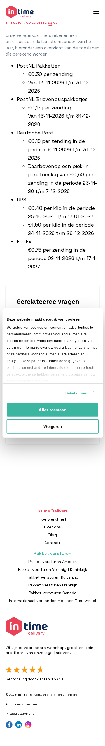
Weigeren (52, 426)
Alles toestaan (52, 410)
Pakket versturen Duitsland (52, 577)
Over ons (52, 527)
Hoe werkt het (52, 519)
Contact (52, 542)
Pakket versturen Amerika (52, 561)
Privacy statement (20, 714)
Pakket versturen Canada (52, 592)
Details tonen (76, 393)
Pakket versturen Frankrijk (52, 585)
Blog (52, 534)
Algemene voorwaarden (24, 704)
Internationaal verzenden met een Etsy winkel (52, 600)
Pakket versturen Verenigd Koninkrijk (52, 569)
